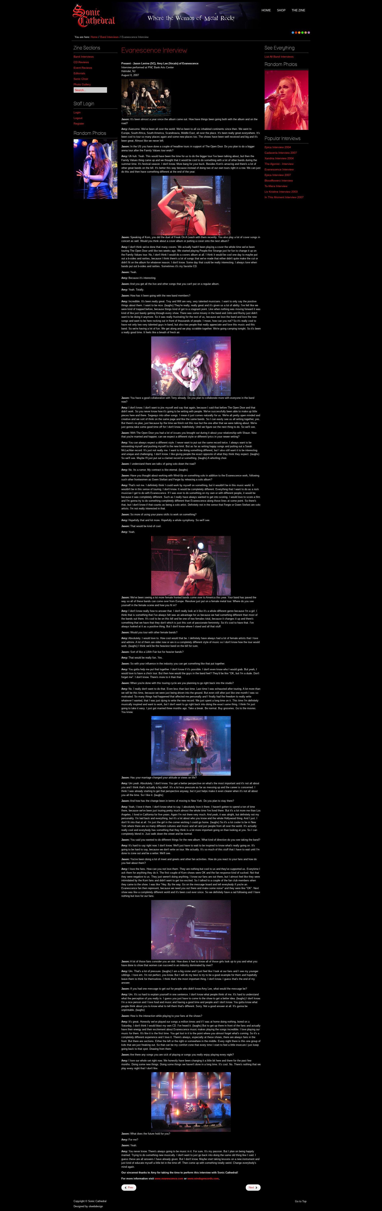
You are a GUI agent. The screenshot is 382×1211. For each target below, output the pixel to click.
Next (252, 1187)
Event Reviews (83, 67)
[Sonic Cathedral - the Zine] (94, 15)
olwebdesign (96, 1206)
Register (79, 123)
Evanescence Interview (154, 50)
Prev (130, 1187)
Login (77, 112)
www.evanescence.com (169, 1178)
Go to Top (300, 1201)
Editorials (79, 73)
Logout (78, 118)
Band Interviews (109, 37)
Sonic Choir (81, 78)
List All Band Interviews (279, 56)
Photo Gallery (82, 84)
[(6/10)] (95, 169)
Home (94, 37)
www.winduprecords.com (203, 1178)
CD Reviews (81, 62)
